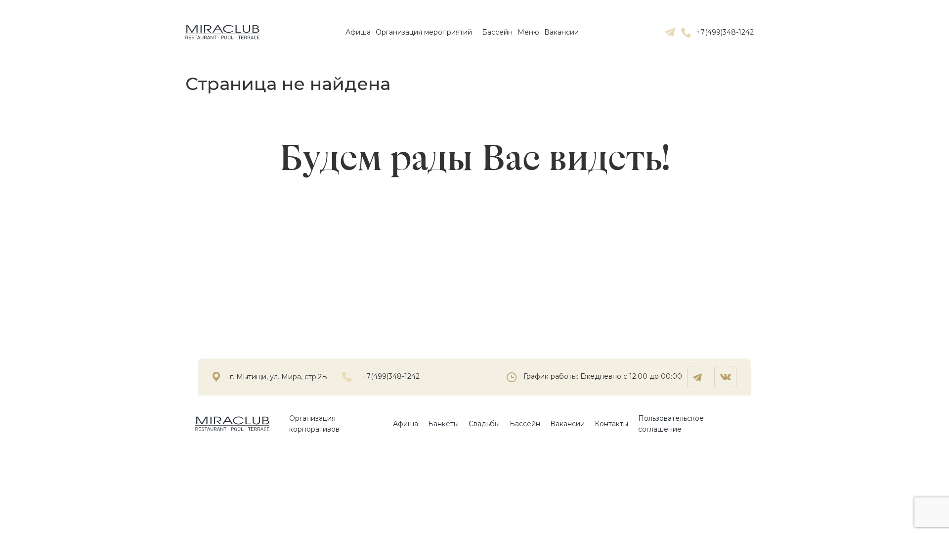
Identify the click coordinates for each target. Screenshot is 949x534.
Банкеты (443, 423)
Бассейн (497, 32)
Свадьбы (484, 423)
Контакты (611, 423)
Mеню (528, 32)
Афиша (358, 32)
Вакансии (561, 32)
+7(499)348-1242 (725, 32)
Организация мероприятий (424, 32)
